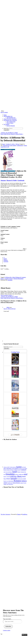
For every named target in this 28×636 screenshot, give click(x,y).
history (5, 476)
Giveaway (17, 474)
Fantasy (19, 471)
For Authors (6, 124)
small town (10, 482)
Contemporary (20, 145)
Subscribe (8, 626)
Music (5, 478)
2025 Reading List (11, 117)
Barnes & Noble (12, 180)
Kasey (3, 144)
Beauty (2, 278)
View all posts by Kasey (7, 295)
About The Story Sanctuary (10, 119)
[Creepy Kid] (15, 377)
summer (21, 482)
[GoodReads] (14, 91)
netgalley (14, 478)
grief (25, 474)
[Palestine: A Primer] (15, 416)
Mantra (19, 514)
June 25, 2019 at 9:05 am (9, 308)
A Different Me (8, 277)
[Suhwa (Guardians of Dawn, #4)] (15, 390)
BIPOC (5, 468)
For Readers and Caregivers (10, 120)
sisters (5, 483)
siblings (24, 481)
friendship (10, 474)
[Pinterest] (14, 73)
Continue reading (6, 630)
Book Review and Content (9, 145)
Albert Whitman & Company (19, 277)
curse (4, 471)
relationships (10, 481)
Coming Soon (15, 352)
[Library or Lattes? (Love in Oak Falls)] (15, 403)
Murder (24, 476)
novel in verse (20, 478)
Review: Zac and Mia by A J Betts (9, 132)
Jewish (8, 476)
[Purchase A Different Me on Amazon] (8, 171)
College (19, 469)
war (7, 484)
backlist (19, 467)
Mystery (8, 478)
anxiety (8, 467)
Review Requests (11, 125)
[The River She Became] (15, 364)
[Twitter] (14, 54)
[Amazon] (14, 109)
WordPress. (24, 514)
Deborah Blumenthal (18, 278)
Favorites (22, 471)
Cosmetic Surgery (8, 278)
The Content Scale (11, 121)
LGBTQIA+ (13, 476)
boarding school (21, 468)
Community (23, 469)
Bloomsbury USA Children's (13, 468)
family (14, 471)
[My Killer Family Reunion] (15, 430)
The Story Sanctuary (5, 514)
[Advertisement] (14, 327)
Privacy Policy (10, 123)
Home (5, 115)
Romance (17, 481)
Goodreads (21, 180)
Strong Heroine (16, 482)
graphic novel (21, 474)
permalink (10, 280)
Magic (19, 476)
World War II (11, 484)
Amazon (3, 180)
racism (24, 478)
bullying (12, 469)
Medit (8, 307)
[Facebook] (14, 36)
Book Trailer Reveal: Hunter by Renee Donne (12, 134)
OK (6, 130)
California (15, 469)
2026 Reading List (8, 116)
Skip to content (4, 112)
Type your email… (7, 619)
